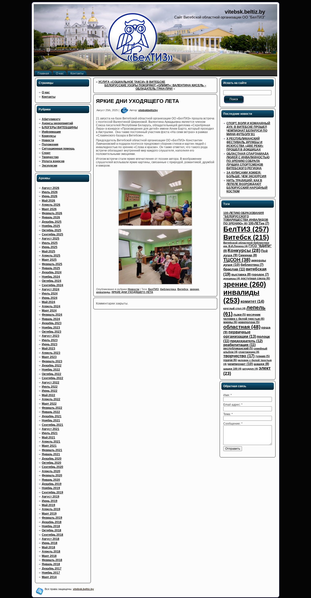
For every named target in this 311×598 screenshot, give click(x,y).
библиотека (168, 289)
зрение (194, 289)
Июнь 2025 (49, 247)
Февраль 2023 (52, 361)
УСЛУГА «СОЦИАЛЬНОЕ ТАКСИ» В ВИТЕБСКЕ (131, 82)
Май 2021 (48, 437)
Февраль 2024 (52, 314)
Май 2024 (48, 302)
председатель (246, 341)
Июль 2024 (50, 293)
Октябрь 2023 (51, 331)
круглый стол (234, 308)
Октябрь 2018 (51, 530)
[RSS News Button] (39, 591)
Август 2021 (50, 429)
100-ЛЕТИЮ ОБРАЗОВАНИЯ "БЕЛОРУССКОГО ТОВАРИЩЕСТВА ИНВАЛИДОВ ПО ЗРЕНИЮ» (245, 218)
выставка (241, 274)
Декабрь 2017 (51, 568)
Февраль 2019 (52, 517)
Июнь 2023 (49, 344)
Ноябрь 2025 (51, 226)
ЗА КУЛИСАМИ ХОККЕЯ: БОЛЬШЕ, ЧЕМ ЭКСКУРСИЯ (246, 174)
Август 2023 (50, 336)
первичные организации (239, 334)
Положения (50, 144)
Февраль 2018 (52, 560)
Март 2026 (49, 209)
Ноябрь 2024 (51, 276)
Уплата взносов (53, 161)
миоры (230, 322)
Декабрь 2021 (51, 416)
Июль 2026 (50, 192)
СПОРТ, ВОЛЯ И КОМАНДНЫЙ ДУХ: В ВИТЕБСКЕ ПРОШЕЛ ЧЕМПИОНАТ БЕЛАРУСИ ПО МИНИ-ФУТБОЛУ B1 (248, 129)
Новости (48, 140)
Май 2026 (48, 200)
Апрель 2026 (51, 204)
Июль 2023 (50, 340)
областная (241, 327)
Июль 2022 (50, 386)
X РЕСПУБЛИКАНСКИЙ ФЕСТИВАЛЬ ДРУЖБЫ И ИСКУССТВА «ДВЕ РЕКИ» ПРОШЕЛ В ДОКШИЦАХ (244, 144)
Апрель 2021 (51, 441)
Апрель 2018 (51, 551)
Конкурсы (49, 136)
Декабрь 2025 (51, 221)
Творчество (50, 157)
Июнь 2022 (49, 391)
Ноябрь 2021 (51, 420)
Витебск (182, 289)
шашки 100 (232, 368)
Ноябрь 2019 (51, 488)
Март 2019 (49, 513)
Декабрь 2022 (51, 365)
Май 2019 (48, 505)
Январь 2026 (51, 217)
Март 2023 (49, 357)
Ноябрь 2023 (51, 327)
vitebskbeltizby (148, 110)
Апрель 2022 (51, 399)
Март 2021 (49, 445)
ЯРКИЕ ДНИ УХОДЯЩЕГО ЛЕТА (137, 101)
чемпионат (240, 364)
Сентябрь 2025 (52, 234)
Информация (51, 132)
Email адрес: (232, 404)
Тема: (228, 414)
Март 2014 (49, 577)
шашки (261, 364)
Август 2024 (50, 289)
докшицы (231, 278)
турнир (262, 356)
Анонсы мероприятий (57, 123)
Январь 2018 (51, 564)
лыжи (239, 314)
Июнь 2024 (49, 298)
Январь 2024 (51, 319)
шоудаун (250, 368)
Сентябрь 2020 (52, 467)
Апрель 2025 (51, 255)
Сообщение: (232, 423)
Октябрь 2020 (51, 462)
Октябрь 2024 (51, 281)
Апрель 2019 (51, 509)
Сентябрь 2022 (52, 378)
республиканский (238, 348)
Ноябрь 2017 (51, 572)
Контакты (48, 96)
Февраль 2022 (52, 408)
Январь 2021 (51, 454)
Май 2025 (48, 251)
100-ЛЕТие (258, 223)
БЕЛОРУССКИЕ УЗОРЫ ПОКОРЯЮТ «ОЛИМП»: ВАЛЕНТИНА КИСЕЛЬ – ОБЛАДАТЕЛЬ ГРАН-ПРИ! (155, 87)
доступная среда (255, 278)
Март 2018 (49, 556)
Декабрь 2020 (51, 458)
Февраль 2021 (52, 450)
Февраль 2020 (52, 475)
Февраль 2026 (52, 213)
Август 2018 (50, 539)
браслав (234, 269)
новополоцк (248, 322)
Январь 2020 (51, 480)
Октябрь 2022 (51, 374)
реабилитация (239, 345)
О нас (46, 92)
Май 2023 (48, 348)
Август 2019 (50, 496)
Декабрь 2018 (51, 522)
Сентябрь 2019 (52, 492)
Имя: (227, 395)
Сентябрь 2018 (52, 534)
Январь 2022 (51, 412)
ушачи (230, 360)
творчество (239, 356)
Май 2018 (48, 547)
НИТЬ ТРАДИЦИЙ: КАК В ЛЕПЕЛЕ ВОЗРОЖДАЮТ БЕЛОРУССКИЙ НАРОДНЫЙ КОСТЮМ (247, 186)
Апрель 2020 (51, 471)
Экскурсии (49, 165)
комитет (252, 301)
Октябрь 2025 (51, 230)
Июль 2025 (50, 243)
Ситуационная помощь (58, 148)
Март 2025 (49, 259)
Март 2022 (49, 403)
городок (260, 274)
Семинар (247, 255)
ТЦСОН (237, 259)
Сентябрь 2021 (52, 425)
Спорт (46, 153)
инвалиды (103, 292)
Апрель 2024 (51, 306)
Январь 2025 (51, 268)
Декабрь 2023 (51, 323)
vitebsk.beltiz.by (245, 12)
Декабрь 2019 (51, 484)
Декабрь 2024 (51, 272)
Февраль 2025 (52, 264)
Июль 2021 (50, 433)
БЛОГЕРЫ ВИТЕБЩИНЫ (60, 127)
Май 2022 (48, 395)
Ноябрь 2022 (51, 369)
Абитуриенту (51, 119)
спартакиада (248, 351)
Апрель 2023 (51, 353)
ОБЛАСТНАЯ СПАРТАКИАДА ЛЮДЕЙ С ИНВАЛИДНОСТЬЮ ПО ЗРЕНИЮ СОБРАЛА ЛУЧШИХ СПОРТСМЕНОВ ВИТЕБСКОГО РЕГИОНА (247, 161)
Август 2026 (50, 188)
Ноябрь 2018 (51, 526)
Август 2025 (50, 238)
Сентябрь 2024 (52, 285)
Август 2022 (50, 382)
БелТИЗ (153, 289)
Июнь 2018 (49, 543)
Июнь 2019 (49, 501)
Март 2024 (49, 310)
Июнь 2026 (49, 196)
